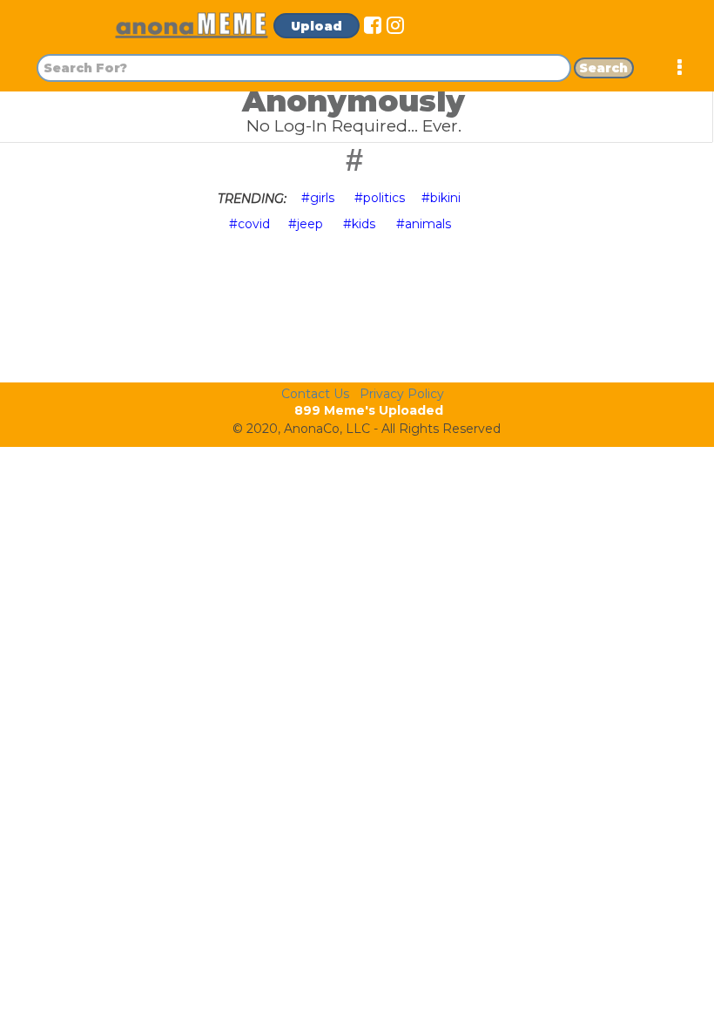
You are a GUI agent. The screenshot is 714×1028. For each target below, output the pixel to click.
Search (603, 68)
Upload (316, 26)
